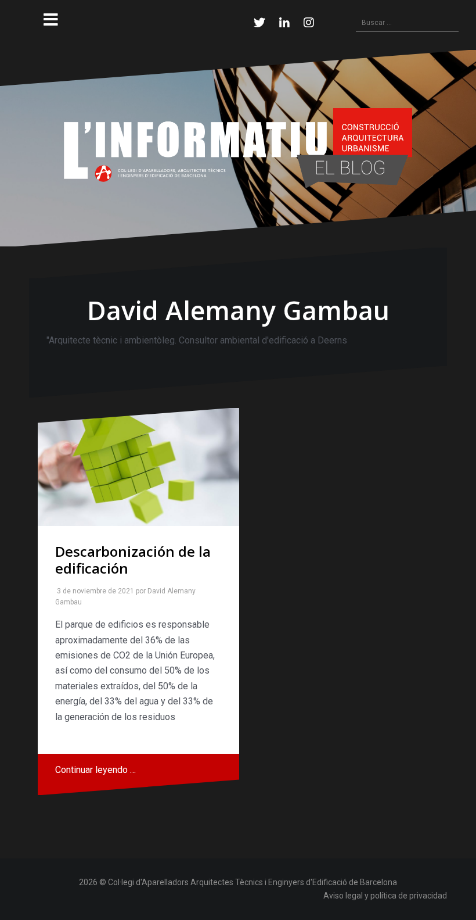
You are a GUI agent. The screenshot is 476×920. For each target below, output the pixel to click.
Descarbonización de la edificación (133, 560)
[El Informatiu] (238, 147)
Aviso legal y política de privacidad (385, 895)
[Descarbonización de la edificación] (138, 467)
